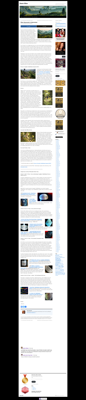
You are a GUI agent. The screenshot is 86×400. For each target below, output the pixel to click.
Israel (63, 264)
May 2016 (57, 232)
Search (63, 56)
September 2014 (58, 249)
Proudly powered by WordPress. (60, 395)
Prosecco (37, 317)
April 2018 (57, 211)
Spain (56, 272)
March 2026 (57, 144)
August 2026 (57, 140)
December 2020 (58, 189)
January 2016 (57, 235)
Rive (33, 318)
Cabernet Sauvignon (58, 259)
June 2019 (57, 199)
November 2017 (58, 216)
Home (21, 16)
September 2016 (58, 228)
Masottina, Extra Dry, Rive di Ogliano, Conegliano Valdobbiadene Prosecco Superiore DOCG (36, 225)
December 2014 (58, 246)
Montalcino (56, 266)
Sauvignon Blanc (57, 271)
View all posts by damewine (31, 312)
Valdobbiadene (40, 318)
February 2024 (58, 161)
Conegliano (41, 316)
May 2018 (57, 210)
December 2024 (58, 154)
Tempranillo (59, 273)
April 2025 (57, 151)
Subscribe (33, 381)
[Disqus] (36, 333)
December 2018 (58, 204)
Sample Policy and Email (27, 16)
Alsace (56, 254)
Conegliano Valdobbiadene (46, 316)
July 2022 (57, 177)
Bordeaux (57, 255)
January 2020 (57, 193)
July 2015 (57, 241)
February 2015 (58, 244)
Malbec (59, 265)
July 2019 (57, 198)
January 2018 (57, 214)
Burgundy (57, 257)
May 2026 (57, 142)
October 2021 (57, 185)
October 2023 (57, 164)
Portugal (61, 268)
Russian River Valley (57, 270)
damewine (30, 23)
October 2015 (57, 238)
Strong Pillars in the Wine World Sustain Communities (44, 20)
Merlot (62, 265)
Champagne (57, 262)
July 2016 (57, 230)
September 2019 (58, 196)
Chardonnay (58, 263)
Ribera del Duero (57, 269)
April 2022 (57, 180)
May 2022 (57, 179)
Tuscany (63, 273)
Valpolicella (58, 274)
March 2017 (57, 223)
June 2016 (57, 231)
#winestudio (41, 71)
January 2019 (57, 203)
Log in (33, 386)
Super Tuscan (63, 272)
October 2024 (57, 156)
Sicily (61, 271)
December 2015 (58, 236)
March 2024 (57, 160)
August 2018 (57, 208)
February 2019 (58, 202)
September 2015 (58, 239)
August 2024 (57, 157)
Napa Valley (61, 266)
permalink (49, 318)
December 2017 (58, 215)
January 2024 (57, 162)
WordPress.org (34, 389)
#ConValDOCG (47, 71)
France (57, 264)
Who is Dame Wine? (35, 16)
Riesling (61, 269)
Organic (56, 267)
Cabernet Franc (62, 257)
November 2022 (58, 174)
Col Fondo (37, 316)
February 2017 (58, 224)
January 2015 (57, 245)
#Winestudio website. (24, 166)
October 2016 (57, 227)
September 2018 (58, 207)
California (58, 261)
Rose (63, 269)
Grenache (60, 264)
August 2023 (57, 166)
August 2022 (57, 176)
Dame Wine (24, 3)
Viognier (63, 274)
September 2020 (58, 190)
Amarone (58, 254)
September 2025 (58, 148)
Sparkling (36, 318)
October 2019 (57, 195)
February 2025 (58, 153)
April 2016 (57, 233)
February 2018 (58, 213)
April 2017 (57, 222)
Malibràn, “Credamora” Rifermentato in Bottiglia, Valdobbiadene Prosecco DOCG (32, 267)
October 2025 (57, 147)
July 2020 (57, 191)
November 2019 (58, 194)
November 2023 (58, 163)
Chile (62, 263)
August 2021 (57, 187)
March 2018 (57, 212)
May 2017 (57, 221)
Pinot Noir (57, 268)
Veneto (43, 318)
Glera (34, 317)
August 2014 (57, 250)
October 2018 (57, 206)
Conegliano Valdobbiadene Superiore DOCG (27, 317)
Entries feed (33, 387)
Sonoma (63, 271)
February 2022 (58, 182)
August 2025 (57, 149)
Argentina (61, 254)
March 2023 (57, 170)
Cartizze (35, 316)
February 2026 (58, 145)
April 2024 (57, 159)
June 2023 (57, 167)
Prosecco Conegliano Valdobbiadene (44, 317)
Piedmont (62, 267)
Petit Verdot (59, 267)
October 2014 (57, 248)
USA (56, 274)
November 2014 (58, 247)
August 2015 (57, 240)
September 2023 (58, 165)
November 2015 (58, 237)
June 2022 (57, 178)
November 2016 (58, 226)
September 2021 (58, 186)
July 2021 (57, 188)
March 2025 (57, 152)
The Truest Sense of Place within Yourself (26, 20)
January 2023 (57, 172)
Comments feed (34, 388)
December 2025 (58, 146)
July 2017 (57, 219)
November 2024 (58, 155)
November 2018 (58, 205)
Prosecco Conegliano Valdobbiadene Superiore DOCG (42, 163)
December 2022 (58, 173)
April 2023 (57, 169)
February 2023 (58, 171)
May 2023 (57, 168)
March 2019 (57, 201)
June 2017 (57, 220)
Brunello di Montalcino (58, 256)
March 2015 (57, 243)
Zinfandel (56, 275)
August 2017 (57, 218)
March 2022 (57, 181)
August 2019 (57, 197)
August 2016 (57, 229)
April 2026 (57, 143)
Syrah (56, 273)
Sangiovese (62, 270)
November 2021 (58, 184)
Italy (35, 317)
